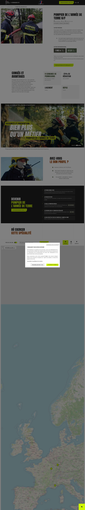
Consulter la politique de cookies (35, 261)
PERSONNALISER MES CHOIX (37, 264)
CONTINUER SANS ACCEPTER (52, 244)
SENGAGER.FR (53, 249)
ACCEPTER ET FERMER (52, 264)
